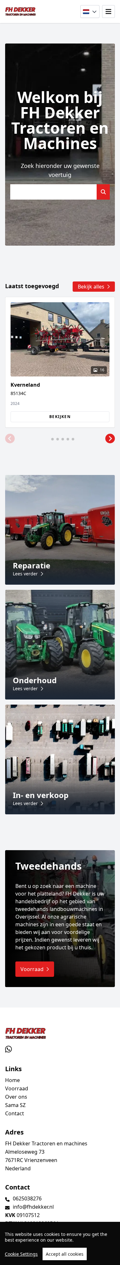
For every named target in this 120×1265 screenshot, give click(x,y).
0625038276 (27, 1198)
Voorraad (16, 1088)
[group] (60, 362)
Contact (14, 1113)
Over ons (16, 1096)
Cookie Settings (21, 1254)
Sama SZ (15, 1105)
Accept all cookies (65, 1254)
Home (12, 1080)
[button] (10, 438)
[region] (60, 1243)
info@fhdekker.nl (33, 1206)
